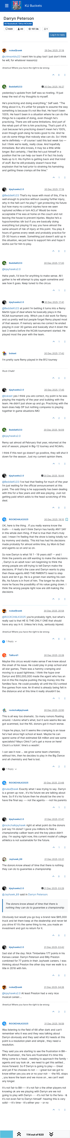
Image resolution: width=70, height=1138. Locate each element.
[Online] (5, 858)
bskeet (12, 353)
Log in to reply (57, 34)
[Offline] (5, 50)
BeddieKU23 (15, 86)
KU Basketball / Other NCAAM (18, 24)
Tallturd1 (13, 655)
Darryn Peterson (37, 894)
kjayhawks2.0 (16, 189)
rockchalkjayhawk (18, 710)
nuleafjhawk (15, 50)
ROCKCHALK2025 (18, 519)
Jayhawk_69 (15, 859)
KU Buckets (33, 5)
